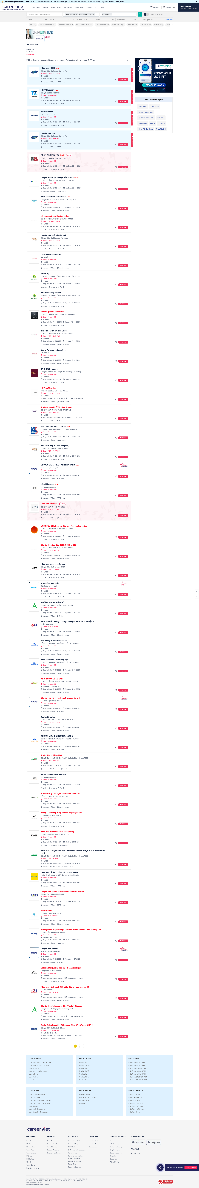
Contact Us (93, 1147)
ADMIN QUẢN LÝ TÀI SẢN (52, 679)
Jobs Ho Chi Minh (84, 1065)
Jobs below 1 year (134, 1100)
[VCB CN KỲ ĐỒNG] (34, 991)
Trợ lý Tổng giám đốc (50, 583)
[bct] (165, 1181)
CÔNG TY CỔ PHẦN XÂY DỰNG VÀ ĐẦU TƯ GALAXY (58, 720)
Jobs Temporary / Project (87, 1097)
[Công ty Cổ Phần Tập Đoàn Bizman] (34, 933)
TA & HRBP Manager (49, 369)
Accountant (154, 106)
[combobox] (44, 14)
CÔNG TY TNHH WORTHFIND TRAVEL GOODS (57, 219)
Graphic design (115, 1150)
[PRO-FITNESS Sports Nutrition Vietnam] (34, 392)
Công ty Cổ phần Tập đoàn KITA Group (54, 238)
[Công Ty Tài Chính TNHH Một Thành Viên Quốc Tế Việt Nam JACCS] (34, 759)
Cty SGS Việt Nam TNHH (49, 487)
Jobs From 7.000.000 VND (137, 1068)
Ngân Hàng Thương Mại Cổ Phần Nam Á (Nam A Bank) (60, 875)
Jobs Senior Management (37, 1109)
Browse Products (53, 1150)
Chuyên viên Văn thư (49, 949)
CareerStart (91, 7)
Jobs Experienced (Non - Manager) (40, 1100)
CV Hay (45, 7)
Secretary (45, 273)
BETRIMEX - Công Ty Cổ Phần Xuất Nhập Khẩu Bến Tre (60, 276)
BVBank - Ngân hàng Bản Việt (51, 468)
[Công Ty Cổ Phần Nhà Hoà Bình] (34, 914)
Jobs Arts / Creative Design (38, 1071)
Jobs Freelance (84, 1100)
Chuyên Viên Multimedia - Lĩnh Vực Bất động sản (61, 1006)
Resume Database (53, 1144)
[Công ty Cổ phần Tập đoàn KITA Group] (34, 239)
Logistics (161, 123)
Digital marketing (116, 1147)
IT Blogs (29, 1156)
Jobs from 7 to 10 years (136, 1109)
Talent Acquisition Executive (53, 774)
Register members (32, 1168)
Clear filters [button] (168, 20)
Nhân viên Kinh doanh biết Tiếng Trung (57, 831)
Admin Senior (47, 112)
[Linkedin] (135, 1153)
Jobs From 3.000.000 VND (137, 1062)
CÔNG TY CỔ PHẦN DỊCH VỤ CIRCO (53, 507)
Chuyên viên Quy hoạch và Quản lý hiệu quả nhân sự (62, 891)
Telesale (113, 1156)
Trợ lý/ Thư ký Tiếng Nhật (51, 755)
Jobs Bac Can (83, 1074)
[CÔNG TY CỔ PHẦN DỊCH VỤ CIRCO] (34, 507)
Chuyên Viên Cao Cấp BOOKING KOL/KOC (58, 545)
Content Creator (48, 717)
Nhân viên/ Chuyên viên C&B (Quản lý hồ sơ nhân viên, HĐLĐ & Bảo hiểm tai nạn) (73, 852)
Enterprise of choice (156, 14)
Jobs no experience (135, 1097)
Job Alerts (156, 7)
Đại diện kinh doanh (145, 112)
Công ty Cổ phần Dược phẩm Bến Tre (54, 71)
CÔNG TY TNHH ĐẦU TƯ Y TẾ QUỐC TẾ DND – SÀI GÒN (60, 643)
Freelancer (113, 1141)
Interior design (115, 1144)
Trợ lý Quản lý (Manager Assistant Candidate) (60, 793)
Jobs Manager (33, 1106)
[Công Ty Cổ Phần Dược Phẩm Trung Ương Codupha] (34, 430)
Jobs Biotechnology (35, 1080)
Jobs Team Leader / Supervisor (39, 1103)
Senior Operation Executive (52, 311)
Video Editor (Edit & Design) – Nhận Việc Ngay (61, 968)
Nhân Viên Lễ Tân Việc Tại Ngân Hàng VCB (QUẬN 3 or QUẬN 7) (67, 621)
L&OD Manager (49, 484)
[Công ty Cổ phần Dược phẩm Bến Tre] (34, 72)
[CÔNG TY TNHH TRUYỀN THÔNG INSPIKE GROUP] (34, 316)
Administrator (115, 1162)
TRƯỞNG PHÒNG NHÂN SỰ (52, 602)
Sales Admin (46, 910)
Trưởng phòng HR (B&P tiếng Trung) (56, 407)
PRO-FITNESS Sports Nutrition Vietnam (55, 391)
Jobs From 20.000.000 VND (138, 1077)
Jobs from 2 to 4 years (136, 1103)
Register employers (54, 1153)
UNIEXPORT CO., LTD (48, 114)
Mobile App (30, 1159)
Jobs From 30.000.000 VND (138, 1080)
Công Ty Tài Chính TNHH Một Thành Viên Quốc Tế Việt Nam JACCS (64, 758)
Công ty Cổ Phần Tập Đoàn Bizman (53, 932)
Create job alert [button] (191, 1167)
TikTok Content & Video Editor (54, 331)
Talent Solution (52, 1147)
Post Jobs (50, 1141)
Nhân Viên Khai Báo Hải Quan (55, 197)
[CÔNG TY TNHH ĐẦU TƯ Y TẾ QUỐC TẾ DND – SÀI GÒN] (34, 644)
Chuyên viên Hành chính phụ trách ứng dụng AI (60, 698)
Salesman (160, 118)
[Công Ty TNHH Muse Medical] (34, 817)
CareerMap (68, 7)
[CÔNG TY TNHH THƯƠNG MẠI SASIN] (34, 159)
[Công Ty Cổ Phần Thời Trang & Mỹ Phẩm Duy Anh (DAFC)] (34, 373)
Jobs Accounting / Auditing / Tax (40, 1062)
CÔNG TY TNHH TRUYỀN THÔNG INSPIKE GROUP (58, 314)
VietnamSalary (56, 7)
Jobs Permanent (84, 1094)
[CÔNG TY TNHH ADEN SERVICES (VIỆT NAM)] (34, 530)
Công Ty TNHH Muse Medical (51, 815)
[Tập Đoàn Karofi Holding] (34, 587)
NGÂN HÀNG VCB (47, 624)
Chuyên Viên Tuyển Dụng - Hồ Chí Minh (59, 177)
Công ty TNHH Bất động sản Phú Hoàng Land (57, 605)
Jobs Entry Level (34, 1097)
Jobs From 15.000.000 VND (137, 1074)
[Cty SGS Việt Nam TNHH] (34, 488)
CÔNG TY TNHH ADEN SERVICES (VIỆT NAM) (57, 529)
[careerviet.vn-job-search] (138, 1142)
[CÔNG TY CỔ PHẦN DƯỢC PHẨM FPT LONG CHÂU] (34, 181)
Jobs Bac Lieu (83, 1080)
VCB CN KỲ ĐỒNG (47, 990)
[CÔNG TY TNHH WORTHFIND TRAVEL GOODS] (34, 220)
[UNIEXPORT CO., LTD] (34, 116)
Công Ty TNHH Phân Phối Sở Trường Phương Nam (58, 200)
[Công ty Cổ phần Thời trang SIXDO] (34, 568)
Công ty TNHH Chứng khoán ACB (52, 894)
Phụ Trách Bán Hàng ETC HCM (56, 426)
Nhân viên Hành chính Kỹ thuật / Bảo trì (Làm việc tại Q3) (65, 987)
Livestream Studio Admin (52, 254)
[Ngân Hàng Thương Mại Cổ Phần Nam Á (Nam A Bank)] (34, 876)
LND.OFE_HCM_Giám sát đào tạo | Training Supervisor (64, 526)
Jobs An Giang (83, 1068)
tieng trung (142, 123)
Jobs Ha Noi (83, 1062)
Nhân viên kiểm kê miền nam (53, 564)
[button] (196, 1)
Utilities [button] (101, 7)
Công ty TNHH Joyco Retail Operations (55, 834)
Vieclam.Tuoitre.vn (95, 1141)
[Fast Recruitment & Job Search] (14, 7)
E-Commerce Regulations (77, 1150)
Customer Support (74, 1167)
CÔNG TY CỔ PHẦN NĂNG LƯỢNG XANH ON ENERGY (59, 681)
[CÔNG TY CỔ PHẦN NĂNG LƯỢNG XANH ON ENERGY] (34, 683)
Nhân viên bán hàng (145, 129)
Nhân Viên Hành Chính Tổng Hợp (54, 659)
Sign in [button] (168, 7)
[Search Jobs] (140, 14)
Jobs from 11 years (135, 1112)
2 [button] (79, 1046)
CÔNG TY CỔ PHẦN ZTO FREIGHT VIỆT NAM (56, 410)
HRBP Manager (49, 90)
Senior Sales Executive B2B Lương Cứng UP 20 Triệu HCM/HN (67, 1025)
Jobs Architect (34, 1068)
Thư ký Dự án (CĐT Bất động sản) (55, 445)
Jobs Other (82, 1103)
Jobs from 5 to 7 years (136, 1106)
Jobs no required (134, 1094)
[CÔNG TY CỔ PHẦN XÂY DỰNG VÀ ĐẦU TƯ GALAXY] (34, 721)
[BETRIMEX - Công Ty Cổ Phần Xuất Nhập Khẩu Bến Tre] (34, 277)
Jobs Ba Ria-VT (84, 1071)
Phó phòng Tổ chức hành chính (54, 640)
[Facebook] (131, 1153)
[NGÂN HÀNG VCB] (34, 625)
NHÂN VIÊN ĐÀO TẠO (52, 155)
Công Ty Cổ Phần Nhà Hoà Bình (52, 913)
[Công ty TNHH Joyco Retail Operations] (34, 836)
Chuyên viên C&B (48, 133)
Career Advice (79, 7)
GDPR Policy (72, 1147)
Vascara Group (46, 257)
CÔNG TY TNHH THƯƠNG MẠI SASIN (53, 158)
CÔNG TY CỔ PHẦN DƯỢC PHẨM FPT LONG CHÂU (58, 180)
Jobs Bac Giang (84, 1077)
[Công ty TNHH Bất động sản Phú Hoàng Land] (34, 606)
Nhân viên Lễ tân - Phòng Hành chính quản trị (60, 872)
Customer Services (49, 503)
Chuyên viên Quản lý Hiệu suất (53, 235)
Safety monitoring (116, 1153)
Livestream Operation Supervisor (55, 216)
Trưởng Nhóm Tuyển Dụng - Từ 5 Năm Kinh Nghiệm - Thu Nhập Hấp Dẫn (71, 929)
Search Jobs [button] (36, 7)
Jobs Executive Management (38, 1112)
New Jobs (29, 1141)
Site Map (29, 1162)
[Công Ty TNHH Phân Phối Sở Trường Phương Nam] (34, 201)
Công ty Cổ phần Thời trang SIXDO (53, 567)
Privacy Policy (73, 1144)
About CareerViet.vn (75, 1141)
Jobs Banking (33, 1077)
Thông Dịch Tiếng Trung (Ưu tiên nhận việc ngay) (61, 812)
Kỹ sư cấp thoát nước (146, 118)
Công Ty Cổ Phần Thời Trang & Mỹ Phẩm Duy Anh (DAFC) (61, 372)
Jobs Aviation (33, 1074)
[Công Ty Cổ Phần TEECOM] (34, 94)
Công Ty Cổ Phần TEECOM (50, 93)
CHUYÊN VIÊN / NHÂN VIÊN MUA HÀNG (60, 465)
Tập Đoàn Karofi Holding (49, 586)
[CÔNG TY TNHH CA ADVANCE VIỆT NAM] (34, 797)
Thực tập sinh (161, 129)
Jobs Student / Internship (37, 1094)
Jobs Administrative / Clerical (39, 1065)
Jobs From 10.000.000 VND (137, 1071)
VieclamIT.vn (93, 1144)
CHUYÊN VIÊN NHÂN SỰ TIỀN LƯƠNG (57, 736)
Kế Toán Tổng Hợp (48, 388)
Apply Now (123, 79)
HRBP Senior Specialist (51, 292)
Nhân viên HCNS (50, 68)
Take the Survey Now (116, 1)
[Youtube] (139, 1153)
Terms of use (72, 1153)
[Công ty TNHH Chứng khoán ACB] (34, 895)
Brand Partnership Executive (53, 350)
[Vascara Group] (34, 258)
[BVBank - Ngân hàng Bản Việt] (34, 469)
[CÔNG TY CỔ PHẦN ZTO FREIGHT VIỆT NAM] (34, 411)
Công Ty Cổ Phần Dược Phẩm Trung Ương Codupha (59, 429)
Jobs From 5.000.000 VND (137, 1065)
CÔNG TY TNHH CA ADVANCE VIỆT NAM (55, 796)
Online (152, 123)
